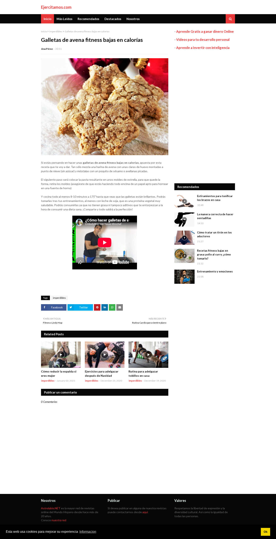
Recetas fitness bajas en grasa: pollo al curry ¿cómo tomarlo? (214, 254)
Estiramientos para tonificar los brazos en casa (215, 198)
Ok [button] (266, 531)
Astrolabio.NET (50, 508)
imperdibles (55, 31)
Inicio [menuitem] (47, 19)
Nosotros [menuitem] (133, 19)
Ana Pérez (47, 48)
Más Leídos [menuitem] (64, 19)
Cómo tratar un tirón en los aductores (214, 234)
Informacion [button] (87, 531)
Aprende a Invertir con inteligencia (203, 47)
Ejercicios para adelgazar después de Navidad (101, 373)
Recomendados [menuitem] (88, 19)
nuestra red (59, 520)
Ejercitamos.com (56, 7)
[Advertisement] (204, 116)
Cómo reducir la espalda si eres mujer (58, 373)
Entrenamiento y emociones (215, 271)
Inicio (44, 31)
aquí (145, 512)
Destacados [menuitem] (112, 19)
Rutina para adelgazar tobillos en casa (143, 373)
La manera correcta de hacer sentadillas (215, 216)
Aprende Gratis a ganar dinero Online (205, 31)
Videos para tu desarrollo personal (203, 39)
